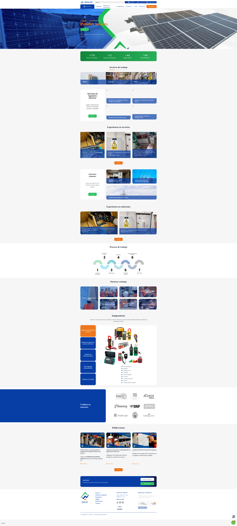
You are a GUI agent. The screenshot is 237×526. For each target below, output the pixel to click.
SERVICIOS (88, 6)
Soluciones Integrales (101, 495)
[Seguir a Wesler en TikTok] (117, 502)
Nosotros (99, 6)
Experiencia (120, 6)
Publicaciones (99, 501)
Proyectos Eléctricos (106, 6)
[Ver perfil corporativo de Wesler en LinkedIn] (120, 502)
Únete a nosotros (147, 479)
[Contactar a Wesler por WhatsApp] (233, 522)
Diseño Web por (83, 516)
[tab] (117, 47)
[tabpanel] (128, 355)
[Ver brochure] (233, 516)
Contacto (142, 6)
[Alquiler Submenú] (132, 6)
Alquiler (128, 6)
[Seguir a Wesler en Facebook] (123, 502)
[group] (92, 145)
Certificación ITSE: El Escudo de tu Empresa (144, 450)
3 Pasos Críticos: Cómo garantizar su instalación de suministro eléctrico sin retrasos (90, 451)
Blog (135, 6)
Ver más (84, 34)
